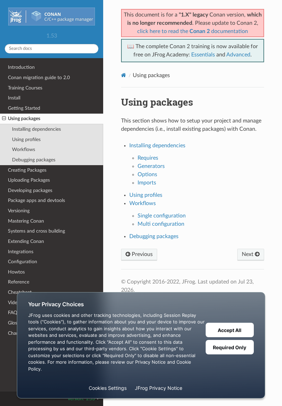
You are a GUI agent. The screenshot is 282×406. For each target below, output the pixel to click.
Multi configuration (161, 224)
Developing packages (30, 190)
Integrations (20, 251)
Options (147, 174)
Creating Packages (27, 170)
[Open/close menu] (4, 119)
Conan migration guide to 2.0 (39, 77)
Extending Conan (26, 241)
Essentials (203, 54)
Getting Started (24, 108)
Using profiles (26, 139)
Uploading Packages (29, 180)
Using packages (24, 118)
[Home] (123, 75)
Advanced (238, 54)
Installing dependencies (36, 129)
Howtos (16, 272)
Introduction (21, 67)
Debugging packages (33, 159)
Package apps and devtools (36, 200)
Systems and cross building (36, 231)
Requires (148, 158)
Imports (147, 182)
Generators (151, 166)
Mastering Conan (26, 221)
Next (248, 254)
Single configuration (162, 215)
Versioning (19, 210)
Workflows (23, 149)
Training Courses (25, 87)
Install (14, 97)
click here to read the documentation (192, 31)
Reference (18, 282)
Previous (141, 254)
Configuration (22, 261)
